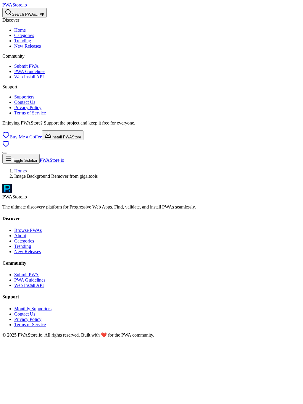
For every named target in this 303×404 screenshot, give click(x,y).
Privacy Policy (27, 107)
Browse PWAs (28, 230)
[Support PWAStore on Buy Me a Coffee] (5, 145)
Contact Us (24, 102)
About (20, 235)
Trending (22, 40)
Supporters (24, 96)
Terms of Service (30, 112)
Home (20, 30)
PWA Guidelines (29, 71)
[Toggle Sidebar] (4, 152)
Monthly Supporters (32, 308)
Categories (24, 35)
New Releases (27, 46)
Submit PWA (26, 66)
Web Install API (29, 76)
